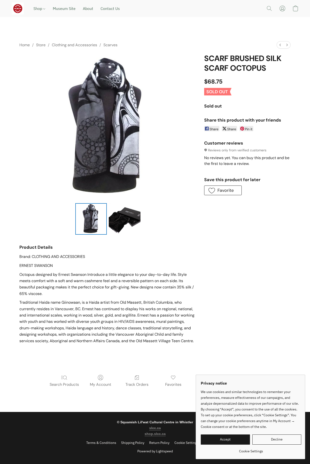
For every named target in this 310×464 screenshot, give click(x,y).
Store (41, 44)
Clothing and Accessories (74, 44)
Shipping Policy (132, 443)
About (88, 8)
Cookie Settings (186, 443)
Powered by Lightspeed (155, 451)
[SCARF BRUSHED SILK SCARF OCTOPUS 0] (91, 219)
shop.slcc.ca (155, 434)
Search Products (64, 384)
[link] (251, 449)
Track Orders (136, 384)
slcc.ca (155, 428)
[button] (18, 8)
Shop (38, 8)
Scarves (110, 44)
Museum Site (64, 8)
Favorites (173, 384)
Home (24, 44)
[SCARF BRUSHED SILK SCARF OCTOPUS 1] (124, 219)
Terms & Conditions (101, 443)
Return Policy (159, 443)
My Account (100, 384)
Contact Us (110, 8)
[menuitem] (280, 44)
